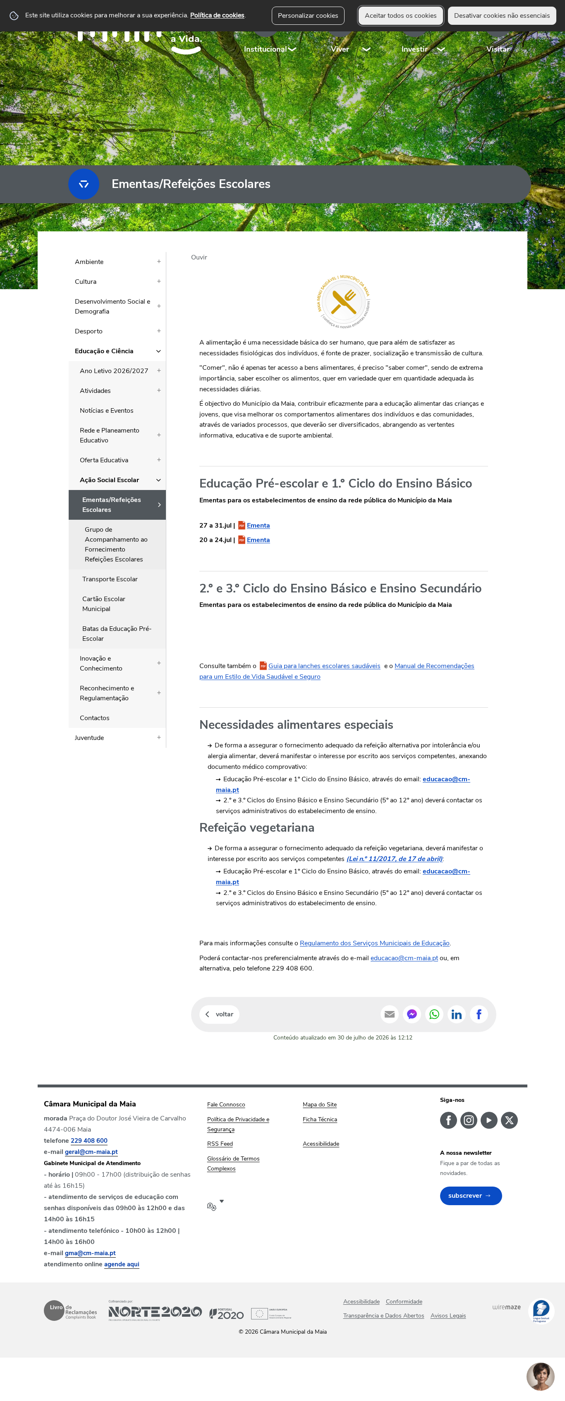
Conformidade (404, 1302)
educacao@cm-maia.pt (404, 958)
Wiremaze (506, 1306)
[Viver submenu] (367, 32)
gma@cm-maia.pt (90, 1253)
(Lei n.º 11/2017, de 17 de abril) (394, 858)
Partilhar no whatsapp (434, 1014)
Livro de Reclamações (70, 1310)
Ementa (258, 525)
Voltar (224, 1014)
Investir (415, 49)
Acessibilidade (361, 1302)
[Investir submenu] (441, 32)
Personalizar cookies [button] (308, 15)
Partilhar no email (390, 1014)
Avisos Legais (448, 1316)
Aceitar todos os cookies (401, 15)
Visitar (498, 49)
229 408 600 (89, 1141)
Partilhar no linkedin (457, 1014)
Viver (340, 49)
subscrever (465, 1195)
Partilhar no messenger (412, 1014)
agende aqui (121, 1264)
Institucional (265, 49)
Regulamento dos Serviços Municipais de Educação (375, 943)
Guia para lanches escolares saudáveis (324, 666)
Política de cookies (217, 15)
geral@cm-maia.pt (91, 1152)
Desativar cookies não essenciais (502, 15)
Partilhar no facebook (479, 1014)
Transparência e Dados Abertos (383, 1316)
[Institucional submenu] (292, 32)
